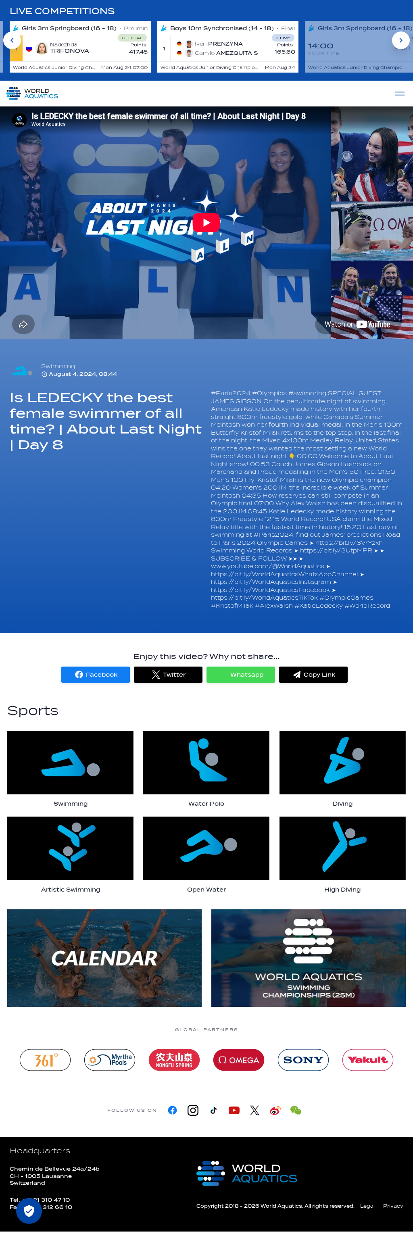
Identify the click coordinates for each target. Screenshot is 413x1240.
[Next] (401, 40)
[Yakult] (368, 1060)
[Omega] (239, 1060)
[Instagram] (193, 1110)
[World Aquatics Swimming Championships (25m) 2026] (308, 958)
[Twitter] (254, 1110)
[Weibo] (275, 1110)
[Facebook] (172, 1110)
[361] (45, 1060)
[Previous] (12, 40)
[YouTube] (234, 1110)
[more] (104, 958)
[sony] (303, 1060)
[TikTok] (213, 1110)
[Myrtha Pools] (109, 1060)
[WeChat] (296, 1110)
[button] (95, 675)
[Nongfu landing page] (174, 1060)
